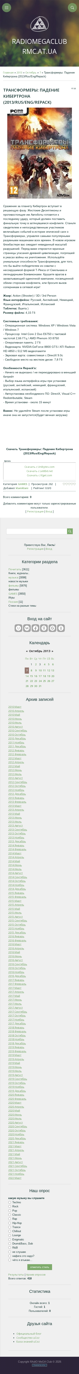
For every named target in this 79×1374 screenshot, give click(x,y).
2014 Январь (16, 845)
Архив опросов (36, 1274)
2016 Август (15, 960)
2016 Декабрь (17, 976)
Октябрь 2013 (39, 651)
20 (52, 676)
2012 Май (14, 766)
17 (40, 676)
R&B (15, 1247)
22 (31, 681)
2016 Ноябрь (16, 972)
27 (52, 681)
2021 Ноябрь (16, 1174)
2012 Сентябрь (17, 782)
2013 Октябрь (17, 833)
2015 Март (14, 901)
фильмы (14, 585)
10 (40, 670)
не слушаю (19, 1251)
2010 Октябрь (17, 734)
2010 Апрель (16, 711)
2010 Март (14, 707)
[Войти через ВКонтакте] (27, 628)
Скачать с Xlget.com (39, 475)
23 (35, 681)
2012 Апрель (16, 762)
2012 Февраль (17, 754)
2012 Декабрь (17, 794)
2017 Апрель (16, 992)
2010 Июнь (15, 718)
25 (44, 681)
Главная (8, 72)
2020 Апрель (16, 1106)
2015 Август (15, 916)
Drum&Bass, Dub (22, 1243)
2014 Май (14, 861)
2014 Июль (15, 869)
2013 (19, 72)
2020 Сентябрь (17, 1126)
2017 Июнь (15, 999)
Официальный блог (28, 1333)
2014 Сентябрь (17, 877)
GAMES (22, 484)
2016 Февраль (17, 940)
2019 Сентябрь (17, 1079)
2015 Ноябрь (16, 928)
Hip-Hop (17, 1222)
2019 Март (14, 1055)
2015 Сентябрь (17, 920)
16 (35, 676)
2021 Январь (16, 1142)
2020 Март (14, 1102)
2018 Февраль (17, 1031)
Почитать (15, 569)
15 (31, 676)
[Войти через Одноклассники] (61, 628)
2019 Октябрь (17, 1083)
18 (44, 676)
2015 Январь (16, 893)
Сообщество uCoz (28, 1337)
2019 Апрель (16, 1059)
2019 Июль (15, 1071)
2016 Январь (16, 936)
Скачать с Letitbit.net (40, 471)
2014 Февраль (17, 849)
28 (27, 686)
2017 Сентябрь (17, 1011)
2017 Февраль (17, 984)
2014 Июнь (15, 865)
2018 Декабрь (17, 1043)
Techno (16, 1202)
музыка (13, 577)
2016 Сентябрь (17, 964)
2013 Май (14, 814)
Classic (16, 1214)
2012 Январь (16, 750)
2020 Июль (15, 1118)
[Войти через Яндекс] (44, 628)
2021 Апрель (16, 1150)
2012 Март (14, 758)
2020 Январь (16, 1094)
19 (48, 676)
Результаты (16, 1274)
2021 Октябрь (17, 1170)
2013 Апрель (16, 809)
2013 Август (15, 825)
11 (44, 670)
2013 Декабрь (17, 841)
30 (35, 686)
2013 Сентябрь (17, 829)
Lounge (16, 1235)
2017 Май (14, 996)
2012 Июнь (15, 770)
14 (27, 676)
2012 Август (15, 778)
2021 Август (15, 1162)
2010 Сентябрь (17, 730)
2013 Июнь (15, 817)
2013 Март (14, 806)
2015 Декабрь (17, 932)
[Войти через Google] (52, 628)
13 (52, 670)
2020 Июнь (15, 1114)
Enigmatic (18, 1239)
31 (40, 686)
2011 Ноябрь (16, 742)
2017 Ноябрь (16, 1019)
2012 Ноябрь (16, 790)
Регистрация (35, 511)
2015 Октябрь (17, 924)
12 (48, 670)
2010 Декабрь (17, 738)
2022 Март (14, 1178)
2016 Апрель (16, 948)
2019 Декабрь (17, 1091)
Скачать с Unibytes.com (39, 467)
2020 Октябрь (17, 1130)
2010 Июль (15, 722)
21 (27, 681)
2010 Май (14, 714)
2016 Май (14, 952)
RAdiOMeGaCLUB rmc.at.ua (39, 46)
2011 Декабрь (17, 746)
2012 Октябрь (17, 786)
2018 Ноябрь (16, 1039)
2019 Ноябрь (16, 1087)
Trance (16, 1227)
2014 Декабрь (17, 889)
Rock (15, 1206)
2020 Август (15, 1122)
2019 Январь (16, 1047)
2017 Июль (15, 1004)
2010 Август (15, 726)
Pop (14, 1210)
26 (48, 681)
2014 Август (15, 873)
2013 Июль (15, 821)
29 (31, 686)
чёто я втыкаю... (22, 1260)
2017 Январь (16, 980)
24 (40, 681)
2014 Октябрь (17, 881)
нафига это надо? (23, 1255)
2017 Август (15, 1007)
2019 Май (14, 1063)
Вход (49, 511)
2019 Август (15, 1075)
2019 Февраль (17, 1051)
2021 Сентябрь (17, 1166)
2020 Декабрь (17, 1138)
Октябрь (30, 72)
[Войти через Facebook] (35, 628)
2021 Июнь (15, 1158)
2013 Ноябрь (16, 837)
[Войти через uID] (18, 628)
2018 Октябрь (17, 1035)
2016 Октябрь (17, 968)
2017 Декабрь (17, 1023)
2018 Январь (16, 1027)
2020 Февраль (17, 1099)
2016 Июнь (15, 956)
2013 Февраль (17, 802)
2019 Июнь (15, 1067)
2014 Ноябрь (16, 885)
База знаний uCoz (28, 1341)
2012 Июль (15, 774)
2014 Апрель (16, 857)
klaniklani (22, 488)
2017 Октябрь (17, 1015)
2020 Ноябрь (16, 1134)
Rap (14, 1218)
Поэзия (13, 602)
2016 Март (14, 944)
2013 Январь (16, 798)
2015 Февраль (17, 897)
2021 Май (14, 1154)
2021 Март (14, 1146)
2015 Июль (15, 912)
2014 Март (14, 853)
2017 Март (14, 988)
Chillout (16, 1231)
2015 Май (14, 909)
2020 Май (14, 1110)
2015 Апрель (16, 904)
